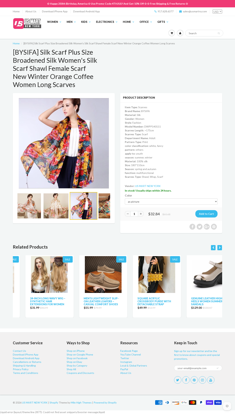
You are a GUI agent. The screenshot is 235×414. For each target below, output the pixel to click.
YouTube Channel (130, 354)
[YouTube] (210, 380)
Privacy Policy (20, 369)
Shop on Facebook (77, 358)
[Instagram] (202, 380)
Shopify (54, 402)
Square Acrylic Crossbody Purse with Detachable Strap (141, 301)
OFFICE (144, 21)
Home (16, 11)
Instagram (126, 361)
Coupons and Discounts (80, 372)
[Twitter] (177, 380)
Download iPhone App (55, 11)
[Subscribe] (217, 368)
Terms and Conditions (25, 372)
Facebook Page (129, 350)
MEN (70, 21)
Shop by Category (77, 365)
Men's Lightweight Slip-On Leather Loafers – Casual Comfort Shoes (88, 301)
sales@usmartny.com (195, 11)
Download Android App (86, 11)
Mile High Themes (81, 402)
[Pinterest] (194, 380)
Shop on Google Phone (80, 354)
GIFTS (161, 21)
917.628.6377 (165, 11)
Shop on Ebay (74, 361)
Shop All (71, 369)
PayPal (124, 369)
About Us (30, 11)
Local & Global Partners (133, 365)
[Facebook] (186, 380)
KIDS (84, 21)
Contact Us (19, 350)
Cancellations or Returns (27, 361)
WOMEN (52, 21)
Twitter (124, 358)
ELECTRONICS (105, 21)
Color (128, 195)
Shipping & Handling (24, 365)
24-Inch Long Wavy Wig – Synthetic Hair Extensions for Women (35, 301)
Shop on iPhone (76, 350)
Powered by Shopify (105, 402)
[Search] (219, 33)
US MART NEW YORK (148, 185)
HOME (127, 21)
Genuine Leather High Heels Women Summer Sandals (194, 301)
